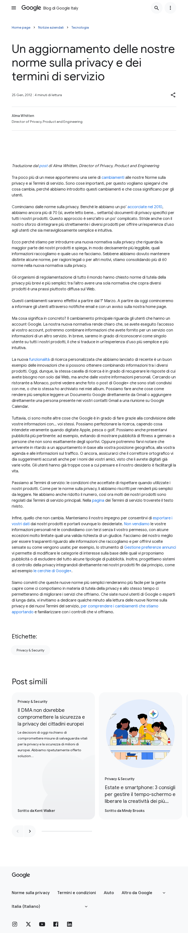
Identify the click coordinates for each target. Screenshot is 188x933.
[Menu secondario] (170, 8)
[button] (173, 95)
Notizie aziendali (51, 27)
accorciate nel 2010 (145, 207)
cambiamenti (113, 177)
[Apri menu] (14, 8)
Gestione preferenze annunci (150, 547)
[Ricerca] (157, 8)
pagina (98, 500)
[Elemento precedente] (18, 831)
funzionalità (39, 359)
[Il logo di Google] (21, 875)
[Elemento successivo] (30, 831)
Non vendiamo (137, 524)
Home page (21, 27)
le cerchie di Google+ (52, 571)
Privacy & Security (30, 650)
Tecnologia (80, 27)
